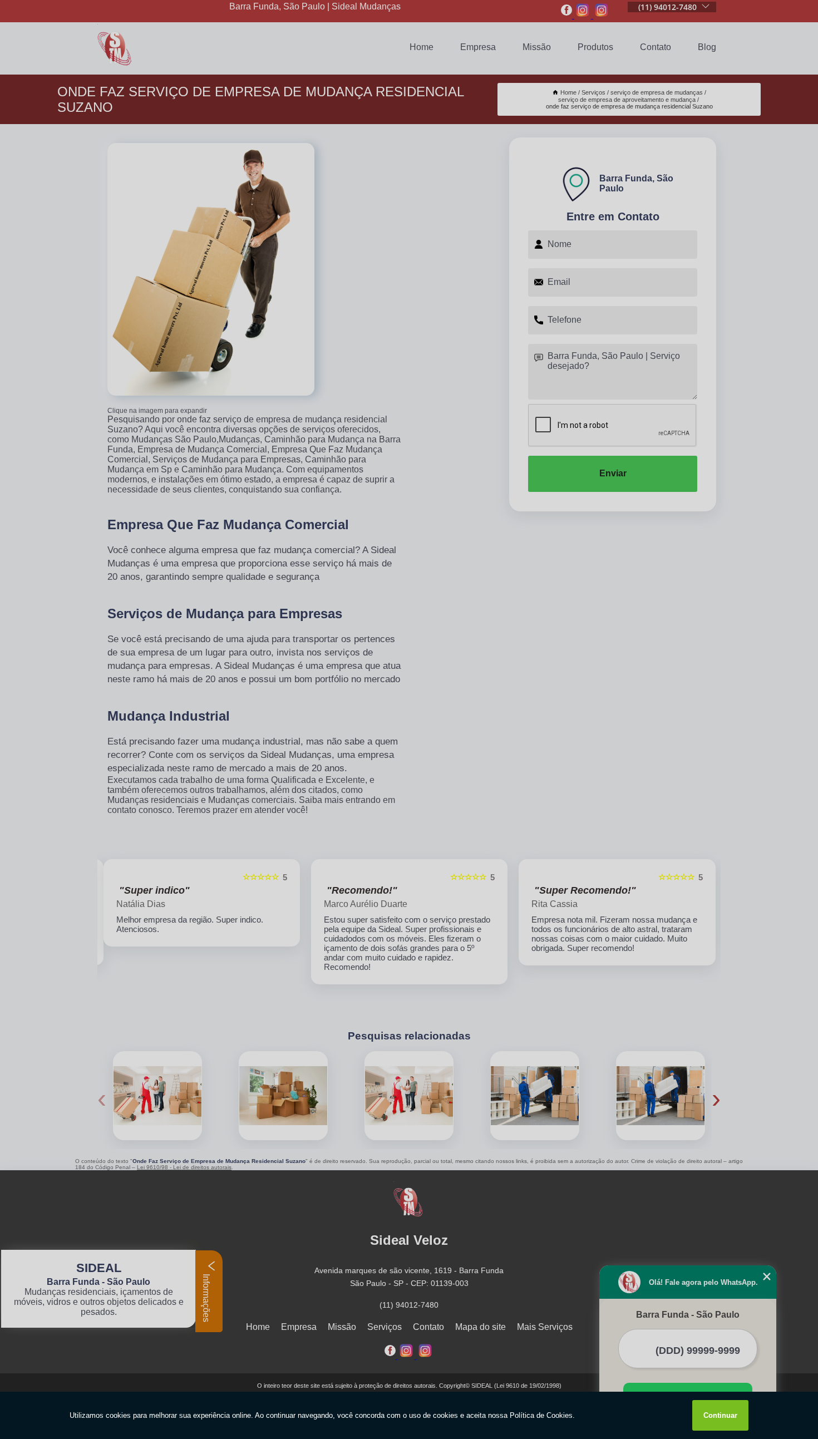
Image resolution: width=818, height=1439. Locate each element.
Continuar (720, 1415)
